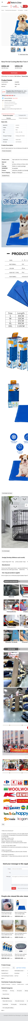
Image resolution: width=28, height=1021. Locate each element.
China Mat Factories (19, 1001)
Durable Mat (5, 1004)
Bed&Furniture (4, 970)
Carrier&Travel (4, 973)
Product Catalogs (22, 967)
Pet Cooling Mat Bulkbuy (8, 1007)
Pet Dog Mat (14, 1004)
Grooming (17, 973)
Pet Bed (25, 10)
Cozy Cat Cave (6, 994)
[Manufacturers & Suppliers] (14, 2)
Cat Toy (16, 975)
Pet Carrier (19, 990)
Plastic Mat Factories (7, 1001)
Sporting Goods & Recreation (10, 10)
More (2, 1010)
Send (14, 888)
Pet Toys (12, 990)
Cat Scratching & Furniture (7, 975)
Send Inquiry (14, 73)
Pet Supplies (20, 10)
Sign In (3, 108)
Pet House (5, 990)
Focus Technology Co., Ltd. (18, 1015)
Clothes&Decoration (19, 970)
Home (2, 10)
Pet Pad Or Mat (23, 1004)
